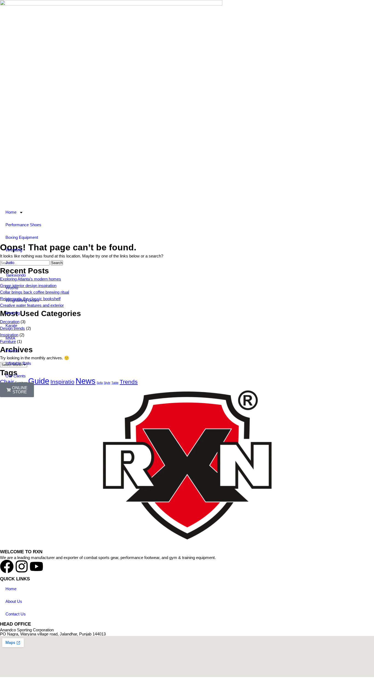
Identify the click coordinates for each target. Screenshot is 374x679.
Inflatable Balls (18, 363)
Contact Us (15, 614)
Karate (11, 325)
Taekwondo (15, 275)
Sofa (100, 382)
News (86, 380)
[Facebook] (7, 566)
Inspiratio (62, 382)
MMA (10, 338)
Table (115, 382)
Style (107, 382)
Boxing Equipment (21, 237)
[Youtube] (36, 566)
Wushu (11, 287)
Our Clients (15, 376)
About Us (13, 601)
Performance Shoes (23, 224)
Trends (129, 382)
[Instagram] (21, 566)
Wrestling (13, 250)
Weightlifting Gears (22, 300)
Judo (9, 262)
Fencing (12, 313)
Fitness (12, 350)
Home (10, 212)
